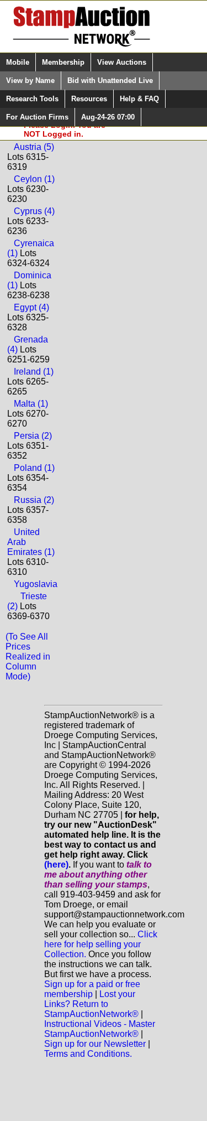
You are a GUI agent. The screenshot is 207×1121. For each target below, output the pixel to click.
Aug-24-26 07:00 (108, 117)
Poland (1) (34, 468)
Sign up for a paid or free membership (92, 989)
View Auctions (121, 62)
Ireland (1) (34, 371)
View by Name (30, 80)
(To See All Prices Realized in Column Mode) (28, 656)
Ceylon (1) (34, 179)
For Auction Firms (37, 117)
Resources (89, 99)
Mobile (17, 62)
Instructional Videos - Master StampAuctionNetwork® (99, 1029)
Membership (63, 62)
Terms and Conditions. (88, 1053)
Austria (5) (34, 147)
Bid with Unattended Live (110, 80)
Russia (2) (34, 500)
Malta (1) (31, 403)
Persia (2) (33, 435)
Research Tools (32, 99)
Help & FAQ (139, 99)
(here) (56, 864)
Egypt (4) (31, 307)
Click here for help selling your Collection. (100, 944)
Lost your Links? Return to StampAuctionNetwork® (91, 1004)
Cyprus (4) (34, 211)
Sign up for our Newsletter (95, 1044)
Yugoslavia (35, 584)
